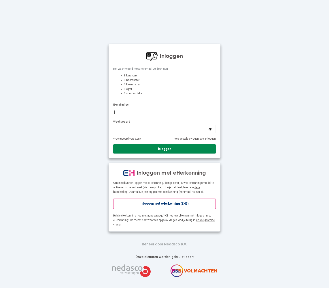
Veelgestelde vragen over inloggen (195, 138)
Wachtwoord (121, 121)
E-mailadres (121, 104)
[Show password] (210, 129)
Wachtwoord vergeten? (127, 138)
